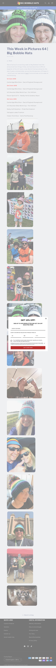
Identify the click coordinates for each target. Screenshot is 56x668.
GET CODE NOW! (28, 347)
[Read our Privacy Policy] (44, 343)
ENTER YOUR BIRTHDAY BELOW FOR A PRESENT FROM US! (23, 332)
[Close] (46, 318)
